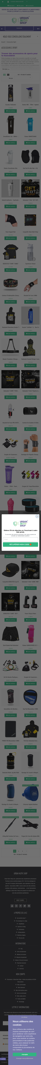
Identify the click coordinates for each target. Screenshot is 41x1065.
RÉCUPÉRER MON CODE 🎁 (20, 544)
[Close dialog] (37, 516)
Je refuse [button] (24, 1017)
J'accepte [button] (25, 1054)
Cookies (3, 1059)
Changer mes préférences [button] (24, 1058)
